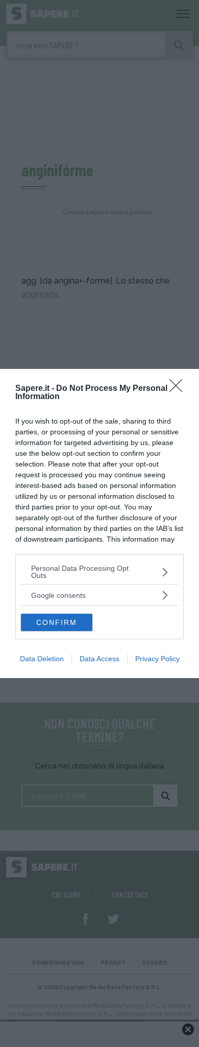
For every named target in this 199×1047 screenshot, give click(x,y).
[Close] (179, 389)
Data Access (99, 659)
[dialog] (99, 523)
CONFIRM (56, 622)
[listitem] (99, 572)
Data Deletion (42, 659)
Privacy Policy (157, 659)
